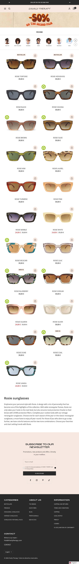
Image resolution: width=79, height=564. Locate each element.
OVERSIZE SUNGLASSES (11, 516)
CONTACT (7, 545)
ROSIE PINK (57, 199)
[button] (74, 563)
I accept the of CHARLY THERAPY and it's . (39, 467)
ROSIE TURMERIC (21, 199)
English (7, 552)
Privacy (56, 520)
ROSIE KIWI (21, 168)
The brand (32, 504)
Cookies (56, 524)
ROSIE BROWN (21, 138)
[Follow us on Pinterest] (43, 480)
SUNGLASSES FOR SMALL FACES (13, 520)
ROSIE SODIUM (58, 291)
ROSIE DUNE (21, 352)
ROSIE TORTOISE (21, 76)
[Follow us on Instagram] (37, 480)
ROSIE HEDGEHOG (58, 76)
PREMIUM (7, 508)
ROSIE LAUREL (57, 168)
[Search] (9, 9)
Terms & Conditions (36, 467)
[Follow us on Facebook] (30, 480)
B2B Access (32, 520)
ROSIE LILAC (57, 260)
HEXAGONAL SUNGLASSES (12, 512)
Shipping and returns (61, 504)
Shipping (57, 512)
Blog (30, 512)
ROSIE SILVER (58, 322)
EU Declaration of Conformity (64, 527)
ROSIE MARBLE (21, 230)
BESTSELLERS (8, 504)
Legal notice (58, 516)
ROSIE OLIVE (58, 138)
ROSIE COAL (57, 352)
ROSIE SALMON (21, 322)
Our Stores (33, 508)
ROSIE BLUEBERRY (21, 291)
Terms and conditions (61, 508)
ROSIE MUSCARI (21, 260)
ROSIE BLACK (21, 107)
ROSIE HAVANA (58, 107)
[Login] (69, 8)
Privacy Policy (30, 468)
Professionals (34, 516)
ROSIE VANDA (21, 383)
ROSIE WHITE (58, 230)
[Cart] (74, 9)
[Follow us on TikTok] (49, 480)
